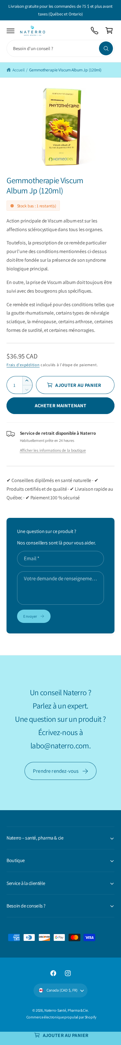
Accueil (18, 70)
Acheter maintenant (61, 405)
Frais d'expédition (23, 364)
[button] (10, 30)
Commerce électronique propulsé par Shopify (61, 1017)
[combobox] (60, 48)
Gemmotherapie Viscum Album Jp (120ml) (65, 70)
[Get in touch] (94, 30)
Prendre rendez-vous (55, 771)
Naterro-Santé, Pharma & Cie (66, 1010)
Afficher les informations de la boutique (53, 450)
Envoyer (30, 616)
